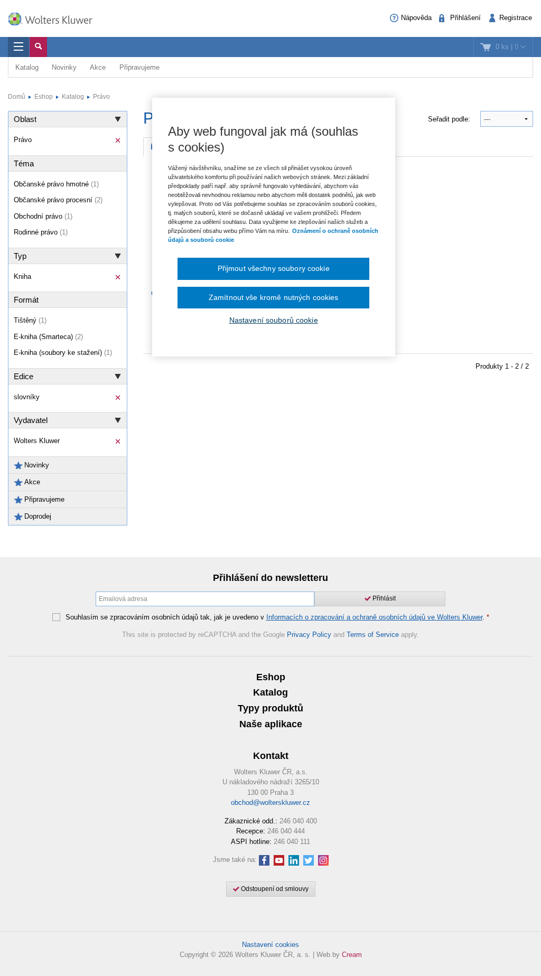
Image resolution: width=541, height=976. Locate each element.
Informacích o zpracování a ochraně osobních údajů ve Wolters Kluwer (374, 617)
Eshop (43, 96)
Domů (16, 96)
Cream (352, 955)
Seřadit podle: (450, 119)
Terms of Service (373, 635)
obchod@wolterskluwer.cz (270, 802)
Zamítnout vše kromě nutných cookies (274, 297)
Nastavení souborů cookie (273, 320)
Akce (98, 67)
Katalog (27, 67)
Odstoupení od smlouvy (274, 889)
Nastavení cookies (270, 945)
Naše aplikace (270, 724)
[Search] (38, 47)
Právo (101, 96)
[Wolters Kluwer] (55, 17)
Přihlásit (383, 598)
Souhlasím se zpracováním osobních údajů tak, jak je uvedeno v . (277, 617)
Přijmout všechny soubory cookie (274, 268)
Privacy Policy (309, 635)
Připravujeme (139, 67)
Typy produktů (270, 708)
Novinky (64, 67)
